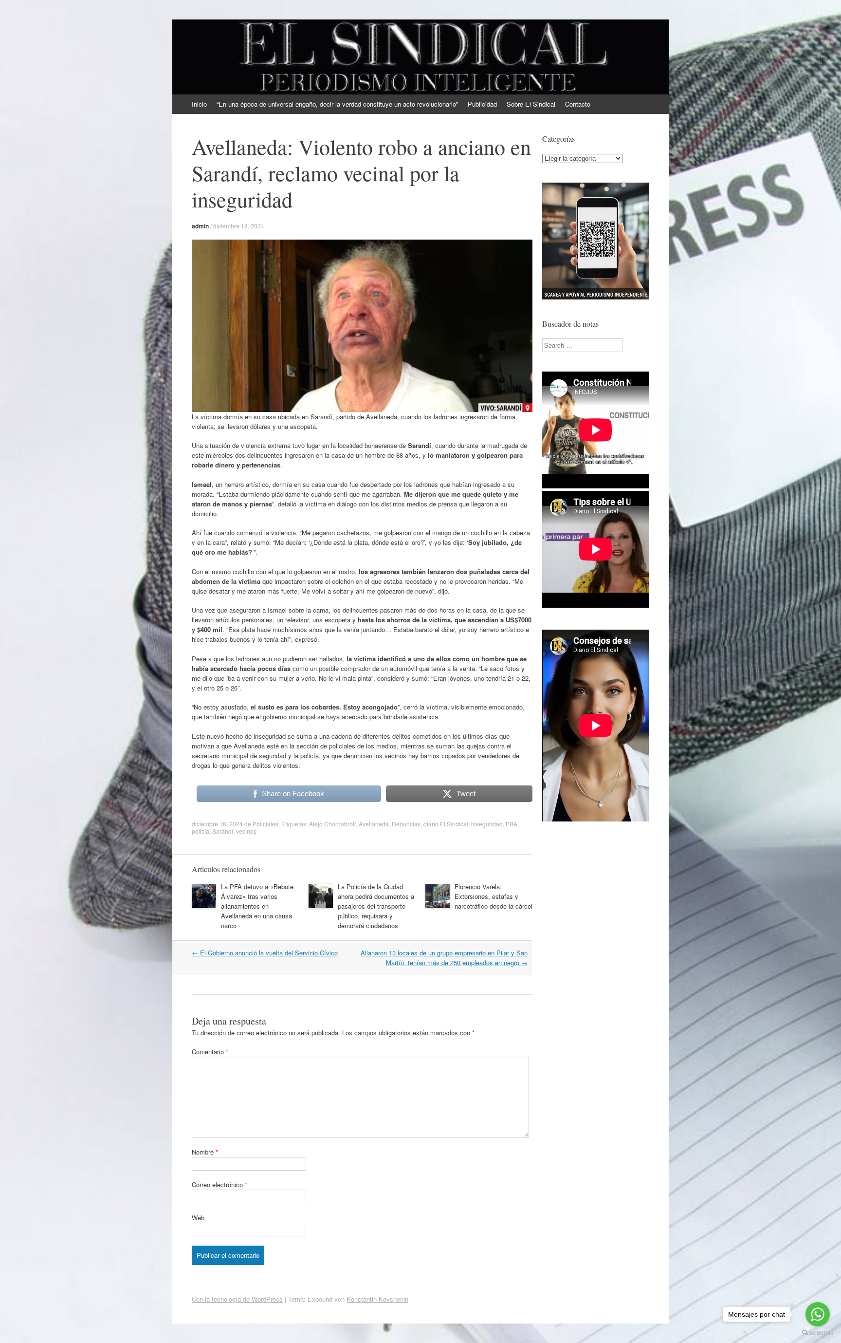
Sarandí (222, 831)
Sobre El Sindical (531, 104)
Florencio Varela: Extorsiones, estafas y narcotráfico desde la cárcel (493, 896)
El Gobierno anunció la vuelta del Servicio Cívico (265, 952)
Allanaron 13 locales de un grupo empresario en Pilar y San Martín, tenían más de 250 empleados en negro (444, 957)
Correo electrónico (219, 1184)
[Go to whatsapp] (817, 1314)
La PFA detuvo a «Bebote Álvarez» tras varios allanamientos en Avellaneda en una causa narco (257, 906)
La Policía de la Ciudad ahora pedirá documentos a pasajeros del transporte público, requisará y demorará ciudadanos (376, 906)
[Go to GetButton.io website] (817, 1333)
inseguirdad (487, 824)
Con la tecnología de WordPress (237, 1299)
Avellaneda (374, 824)
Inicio (199, 104)
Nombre (205, 1151)
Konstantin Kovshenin (377, 1299)
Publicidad (482, 104)
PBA (511, 824)
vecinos (246, 831)
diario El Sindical (445, 824)
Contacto (577, 104)
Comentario (210, 1051)
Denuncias (406, 824)
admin (200, 226)
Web (198, 1217)
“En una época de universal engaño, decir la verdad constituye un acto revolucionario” (337, 104)
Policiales (265, 824)
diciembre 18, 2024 (238, 226)
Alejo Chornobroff (332, 824)
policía (200, 831)
